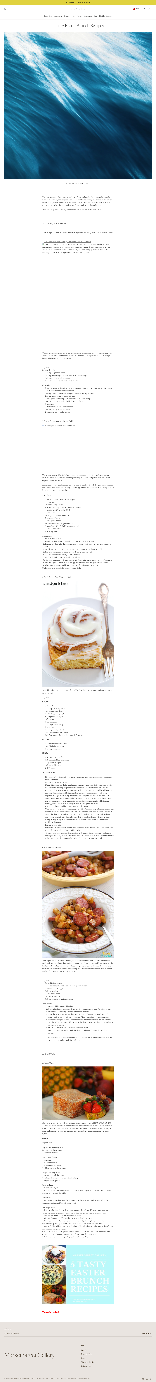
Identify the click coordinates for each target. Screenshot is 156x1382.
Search (84, 1350)
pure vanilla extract (62, 412)
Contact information (83, 1378)
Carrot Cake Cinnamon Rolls (60, 577)
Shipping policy (71, 1378)
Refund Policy (86, 1354)
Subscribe (147, 1334)
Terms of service (60, 1378)
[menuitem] (48, 16)
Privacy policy (50, 1378)
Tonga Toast (48, 1063)
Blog (83, 1358)
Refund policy (86, 1366)
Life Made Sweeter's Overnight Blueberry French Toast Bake (67, 242)
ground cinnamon (63, 378)
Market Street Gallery (15, 1378)
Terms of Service (87, 1362)
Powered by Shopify (28, 1378)
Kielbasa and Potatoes (52, 848)
